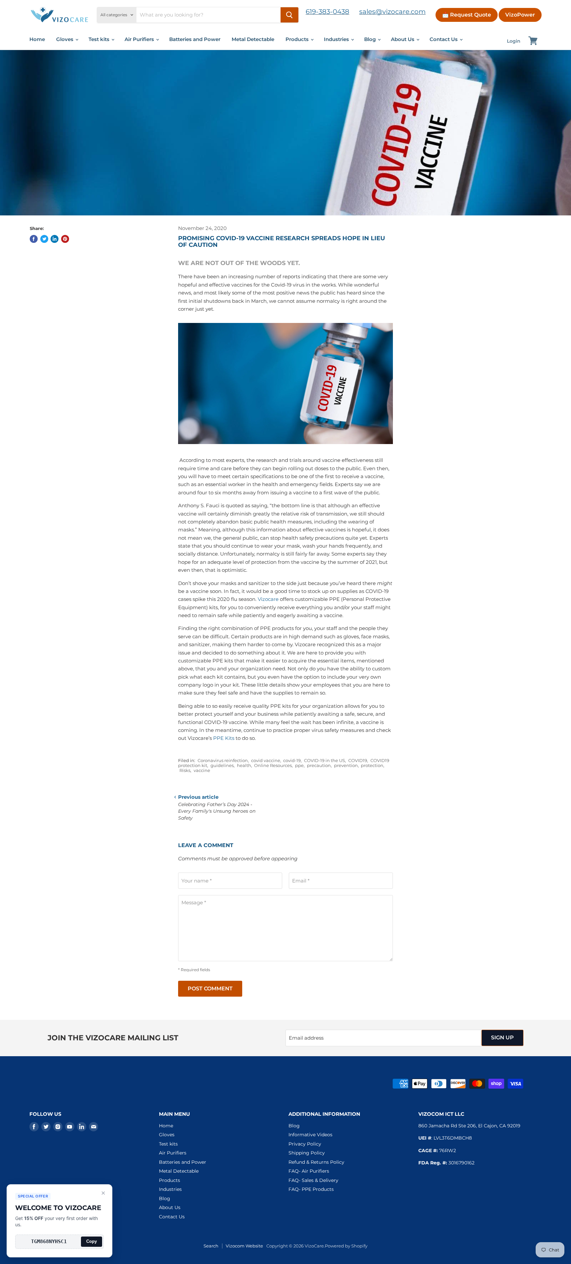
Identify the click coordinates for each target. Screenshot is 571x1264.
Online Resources (273, 765)
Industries (337, 39)
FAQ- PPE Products (311, 1189)
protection (372, 765)
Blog (370, 39)
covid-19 (292, 760)
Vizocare (268, 599)
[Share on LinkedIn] (54, 239)
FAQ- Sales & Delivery (313, 1180)
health (244, 765)
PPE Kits (223, 738)
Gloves (65, 39)
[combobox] (208, 15)
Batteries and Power (194, 39)
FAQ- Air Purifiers (308, 1171)
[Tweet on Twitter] (44, 239)
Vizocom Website (244, 1245)
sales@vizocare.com (392, 12)
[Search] (289, 15)
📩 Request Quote (466, 15)
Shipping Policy (306, 1153)
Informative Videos (310, 1135)
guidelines (222, 765)
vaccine (202, 770)
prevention (346, 765)
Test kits (100, 39)
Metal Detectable (253, 39)
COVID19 (357, 760)
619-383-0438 (327, 12)
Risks (184, 770)
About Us (403, 39)
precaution (319, 765)
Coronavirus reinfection (223, 760)
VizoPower (520, 15)
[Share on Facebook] (34, 239)
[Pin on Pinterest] (65, 239)
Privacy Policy (304, 1144)
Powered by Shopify (346, 1245)
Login (513, 41)
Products (298, 39)
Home (37, 39)
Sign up (502, 1037)
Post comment (210, 988)
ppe (299, 765)
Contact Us (444, 39)
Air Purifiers (140, 39)
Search (211, 1245)
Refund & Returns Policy (316, 1162)
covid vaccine (265, 760)
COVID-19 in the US (324, 760)
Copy (91, 1241)
